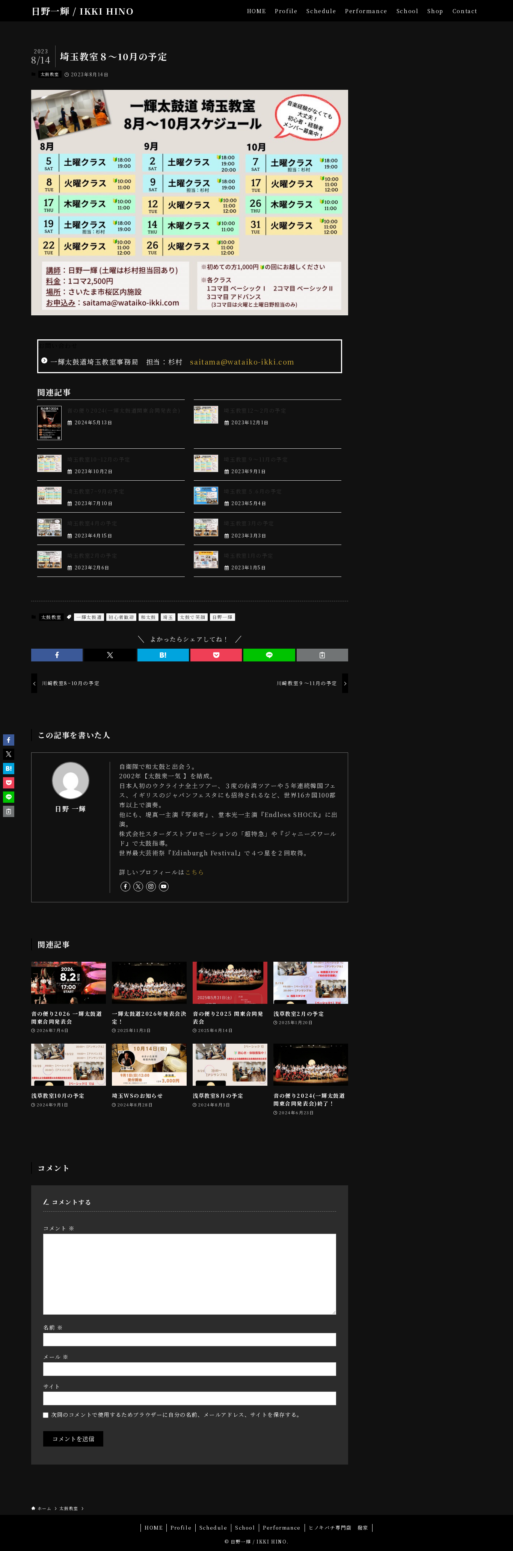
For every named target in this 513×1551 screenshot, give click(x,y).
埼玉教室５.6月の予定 (253, 491)
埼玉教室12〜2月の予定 (255, 410)
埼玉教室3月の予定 (249, 523)
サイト (51, 1386)
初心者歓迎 (121, 617)
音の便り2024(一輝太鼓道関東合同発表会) (123, 410)
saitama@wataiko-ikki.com (242, 361)
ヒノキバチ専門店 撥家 (338, 1527)
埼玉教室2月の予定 (92, 555)
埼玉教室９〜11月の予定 (256, 459)
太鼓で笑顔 (192, 617)
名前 (53, 1327)
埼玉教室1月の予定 (248, 555)
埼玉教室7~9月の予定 (96, 491)
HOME (154, 1527)
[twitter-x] (138, 886)
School (245, 1527)
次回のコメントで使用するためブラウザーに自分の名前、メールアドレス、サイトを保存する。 (177, 1414)
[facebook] (125, 886)
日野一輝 (222, 617)
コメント (59, 1228)
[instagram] (151, 886)
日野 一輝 (70, 809)
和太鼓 (148, 617)
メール (56, 1356)
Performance (282, 1527)
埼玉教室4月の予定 (92, 523)
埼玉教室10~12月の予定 (99, 459)
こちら (195, 872)
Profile (181, 1527)
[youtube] (164, 886)
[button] (57, 655)
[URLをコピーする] (322, 655)
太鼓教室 (50, 74)
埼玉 (168, 617)
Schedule (213, 1527)
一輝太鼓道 (89, 617)
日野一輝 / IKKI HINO (82, 10)
